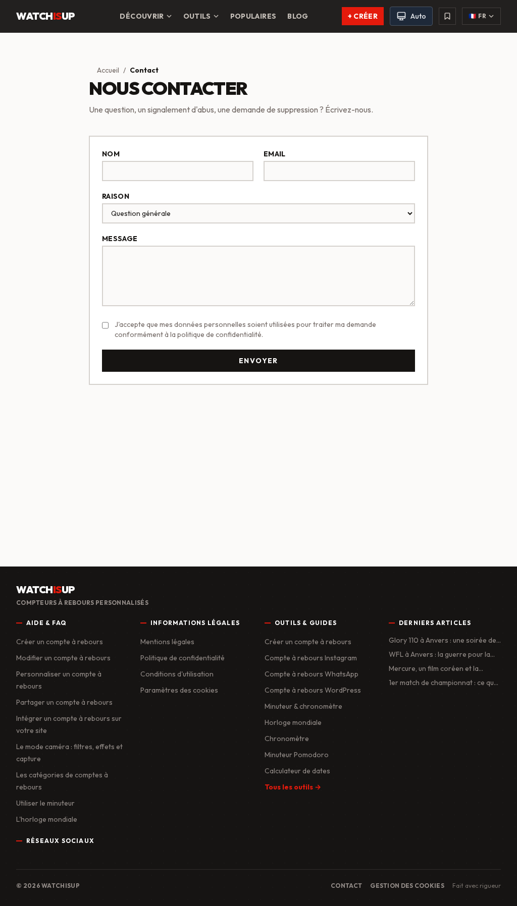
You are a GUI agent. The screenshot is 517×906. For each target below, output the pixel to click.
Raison (115, 196)
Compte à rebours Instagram (311, 657)
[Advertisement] (258, 471)
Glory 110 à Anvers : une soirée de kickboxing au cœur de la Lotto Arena (442, 640)
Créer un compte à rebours (59, 641)
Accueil (108, 70)
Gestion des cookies (407, 885)
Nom (111, 153)
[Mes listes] (447, 16)
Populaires (253, 16)
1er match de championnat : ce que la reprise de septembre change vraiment (443, 683)
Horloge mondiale (293, 722)
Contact (346, 885)
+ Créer (363, 16)
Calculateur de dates (297, 770)
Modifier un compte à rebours (63, 657)
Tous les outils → (293, 786)
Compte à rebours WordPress (313, 690)
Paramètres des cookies (179, 690)
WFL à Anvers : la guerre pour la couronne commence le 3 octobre (443, 654)
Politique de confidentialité (182, 657)
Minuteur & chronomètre (303, 706)
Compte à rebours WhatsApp (311, 673)
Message (119, 238)
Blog (297, 16)
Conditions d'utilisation (177, 673)
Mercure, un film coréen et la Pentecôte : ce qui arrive (434, 668)
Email (275, 153)
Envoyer (258, 360)
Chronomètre (287, 738)
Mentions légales (167, 641)
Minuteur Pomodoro (297, 754)
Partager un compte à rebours (64, 702)
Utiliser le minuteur (45, 803)
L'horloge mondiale (46, 819)
